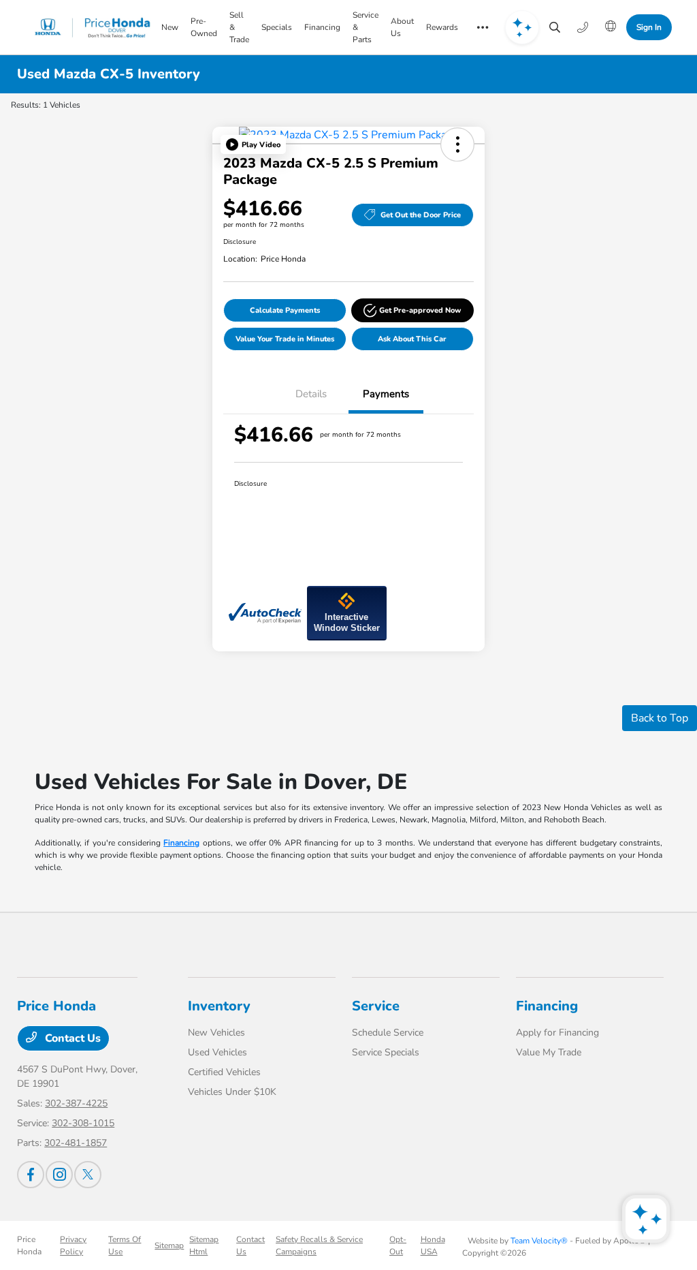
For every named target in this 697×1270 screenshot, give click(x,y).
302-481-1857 (75, 1142)
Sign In (649, 27)
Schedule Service (387, 1032)
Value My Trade (548, 1052)
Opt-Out (397, 1245)
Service (376, 1006)
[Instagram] (59, 1174)
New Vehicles (216, 1032)
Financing (181, 842)
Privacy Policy (73, 1245)
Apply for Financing (557, 1032)
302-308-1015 (83, 1123)
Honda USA (433, 1245)
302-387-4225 (76, 1103)
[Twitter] (87, 1174)
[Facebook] (30, 1174)
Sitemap (169, 1245)
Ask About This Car (412, 339)
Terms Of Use (124, 1245)
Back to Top (659, 718)
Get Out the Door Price (420, 215)
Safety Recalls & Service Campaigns (319, 1245)
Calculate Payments (285, 310)
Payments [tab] (386, 394)
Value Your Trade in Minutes (285, 339)
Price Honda (29, 1245)
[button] (253, 144)
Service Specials (385, 1052)
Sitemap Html (203, 1245)
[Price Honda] (92, 27)
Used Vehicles (217, 1052)
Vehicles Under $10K (232, 1091)
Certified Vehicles (224, 1072)
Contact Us (71, 1038)
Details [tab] (311, 394)
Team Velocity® (539, 1240)
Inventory (219, 1006)
